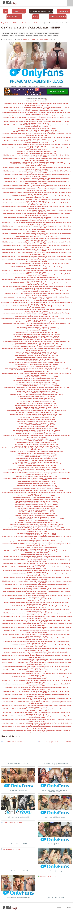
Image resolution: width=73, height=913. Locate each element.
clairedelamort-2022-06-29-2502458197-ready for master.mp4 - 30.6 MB (36, 446)
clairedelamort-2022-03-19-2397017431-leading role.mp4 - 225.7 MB (36, 332)
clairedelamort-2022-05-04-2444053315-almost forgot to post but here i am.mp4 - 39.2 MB (36, 414)
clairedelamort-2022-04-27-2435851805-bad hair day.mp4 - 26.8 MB (36, 471)
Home (5, 11)
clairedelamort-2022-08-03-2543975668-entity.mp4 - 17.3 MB (36, 512)
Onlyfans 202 (55, 35)
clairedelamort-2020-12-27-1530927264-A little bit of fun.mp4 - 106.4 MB (36, 389)
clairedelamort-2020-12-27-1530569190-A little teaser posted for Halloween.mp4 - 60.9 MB (36, 394)
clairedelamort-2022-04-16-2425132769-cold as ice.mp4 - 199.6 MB (36, 357)
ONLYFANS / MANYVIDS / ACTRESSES (41, 11)
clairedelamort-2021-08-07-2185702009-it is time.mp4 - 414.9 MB (36, 151)
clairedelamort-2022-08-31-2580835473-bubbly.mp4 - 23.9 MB (36, 481)
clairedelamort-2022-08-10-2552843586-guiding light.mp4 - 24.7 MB (36, 476)
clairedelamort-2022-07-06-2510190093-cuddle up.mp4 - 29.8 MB (36, 457)
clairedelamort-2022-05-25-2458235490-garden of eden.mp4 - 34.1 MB (36, 434)
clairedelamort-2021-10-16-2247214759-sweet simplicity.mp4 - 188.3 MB (36, 364)
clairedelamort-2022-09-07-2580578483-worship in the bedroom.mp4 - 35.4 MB (36, 430)
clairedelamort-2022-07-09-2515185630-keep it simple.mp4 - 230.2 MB (36, 322)
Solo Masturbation (5, 33)
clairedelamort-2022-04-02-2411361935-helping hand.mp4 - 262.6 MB (36, 288)
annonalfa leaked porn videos (45, 35)
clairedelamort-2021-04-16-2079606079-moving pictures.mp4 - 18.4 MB (36, 506)
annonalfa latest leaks (19, 35)
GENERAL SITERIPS (19, 11)
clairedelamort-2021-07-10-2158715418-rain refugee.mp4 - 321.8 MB (36, 221)
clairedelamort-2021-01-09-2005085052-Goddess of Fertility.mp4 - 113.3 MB (36, 386)
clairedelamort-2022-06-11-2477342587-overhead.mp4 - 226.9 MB (36, 327)
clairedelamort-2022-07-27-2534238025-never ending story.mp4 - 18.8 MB (36, 503)
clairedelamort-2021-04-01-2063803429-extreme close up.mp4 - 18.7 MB (36, 505)
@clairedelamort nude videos (32, 35)
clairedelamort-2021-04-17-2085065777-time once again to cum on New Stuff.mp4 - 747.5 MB (36, 110)
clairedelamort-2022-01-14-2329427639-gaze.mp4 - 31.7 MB (36, 441)
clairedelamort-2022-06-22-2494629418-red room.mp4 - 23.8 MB (37, 483)
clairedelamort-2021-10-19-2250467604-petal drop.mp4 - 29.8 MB (36, 460)
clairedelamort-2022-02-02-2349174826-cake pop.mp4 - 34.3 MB (36, 432)
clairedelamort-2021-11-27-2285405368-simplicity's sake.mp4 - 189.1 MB (36, 361)
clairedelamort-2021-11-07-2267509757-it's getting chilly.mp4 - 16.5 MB (36, 515)
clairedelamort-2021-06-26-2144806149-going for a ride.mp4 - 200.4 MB (36, 355)
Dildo (12, 33)
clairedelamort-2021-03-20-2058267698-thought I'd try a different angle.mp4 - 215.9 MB (36, 345)
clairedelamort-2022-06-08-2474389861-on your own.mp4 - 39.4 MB (36, 412)
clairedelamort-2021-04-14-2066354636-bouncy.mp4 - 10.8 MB (36, 540)
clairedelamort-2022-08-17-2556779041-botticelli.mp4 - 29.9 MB (36, 453)
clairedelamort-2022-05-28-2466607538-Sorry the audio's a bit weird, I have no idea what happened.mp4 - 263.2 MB (36, 286)
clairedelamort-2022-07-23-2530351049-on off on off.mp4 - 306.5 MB (36, 237)
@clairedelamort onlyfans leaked (40, 33)
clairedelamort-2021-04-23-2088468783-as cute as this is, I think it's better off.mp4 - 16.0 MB (36, 519)
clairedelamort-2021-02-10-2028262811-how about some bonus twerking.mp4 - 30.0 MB (36, 451)
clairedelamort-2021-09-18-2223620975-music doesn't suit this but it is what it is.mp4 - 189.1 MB (36, 363)
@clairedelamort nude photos (8, 35)
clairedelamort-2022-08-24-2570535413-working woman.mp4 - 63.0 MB (36, 393)
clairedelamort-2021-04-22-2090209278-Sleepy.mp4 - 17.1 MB (36, 513)
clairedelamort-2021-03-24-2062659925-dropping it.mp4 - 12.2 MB (36, 535)
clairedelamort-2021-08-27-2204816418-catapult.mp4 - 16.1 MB (36, 517)
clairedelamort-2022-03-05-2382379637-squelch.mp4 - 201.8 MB (36, 354)
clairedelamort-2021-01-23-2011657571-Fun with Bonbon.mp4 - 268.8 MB (36, 277)
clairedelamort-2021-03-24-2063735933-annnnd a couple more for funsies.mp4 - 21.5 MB (36, 490)
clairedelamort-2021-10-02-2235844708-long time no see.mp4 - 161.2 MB (36, 377)
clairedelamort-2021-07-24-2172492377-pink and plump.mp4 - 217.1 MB (36, 343)
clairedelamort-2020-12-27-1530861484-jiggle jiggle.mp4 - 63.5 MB (36, 391)
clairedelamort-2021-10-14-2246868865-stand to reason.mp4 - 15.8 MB (36, 522)
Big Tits (31, 33)
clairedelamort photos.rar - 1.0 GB (36, 100)
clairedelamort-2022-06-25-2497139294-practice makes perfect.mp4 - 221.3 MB (36, 334)
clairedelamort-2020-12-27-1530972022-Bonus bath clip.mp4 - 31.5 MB (36, 444)
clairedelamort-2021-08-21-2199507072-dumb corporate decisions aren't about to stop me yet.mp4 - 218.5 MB (36, 341)
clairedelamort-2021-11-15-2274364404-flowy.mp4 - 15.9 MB (36, 521)
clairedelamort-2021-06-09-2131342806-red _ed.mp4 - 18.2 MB (36, 508)
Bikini (27, 33)
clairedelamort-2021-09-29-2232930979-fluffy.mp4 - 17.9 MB (36, 510)
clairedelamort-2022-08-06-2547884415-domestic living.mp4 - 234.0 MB (36, 316)
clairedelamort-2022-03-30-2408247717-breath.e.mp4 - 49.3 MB (36, 396)
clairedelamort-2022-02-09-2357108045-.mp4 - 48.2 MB (36, 398)
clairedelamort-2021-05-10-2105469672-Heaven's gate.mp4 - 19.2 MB (36, 501)
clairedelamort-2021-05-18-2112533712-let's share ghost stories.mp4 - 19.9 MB (36, 497)
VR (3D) (35, 17)
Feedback (67, 908)
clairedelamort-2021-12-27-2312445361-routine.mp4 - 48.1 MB (36, 400)
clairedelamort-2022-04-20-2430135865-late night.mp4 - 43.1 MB (36, 403)
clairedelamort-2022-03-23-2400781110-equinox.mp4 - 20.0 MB (36, 496)
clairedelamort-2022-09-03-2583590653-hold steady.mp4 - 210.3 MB (36, 352)
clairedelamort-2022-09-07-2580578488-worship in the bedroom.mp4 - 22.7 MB (36, 489)
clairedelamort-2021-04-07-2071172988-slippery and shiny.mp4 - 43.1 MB (36, 405)
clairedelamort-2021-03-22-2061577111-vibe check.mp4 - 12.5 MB (36, 533)
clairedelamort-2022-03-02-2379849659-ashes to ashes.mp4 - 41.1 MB (36, 409)
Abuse (58, 908)
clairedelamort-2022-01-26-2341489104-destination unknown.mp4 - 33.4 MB (36, 439)
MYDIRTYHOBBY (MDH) (14, 17)
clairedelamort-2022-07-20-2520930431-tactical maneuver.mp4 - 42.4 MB (36, 407)
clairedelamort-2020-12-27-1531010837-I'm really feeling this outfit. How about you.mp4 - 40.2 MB (36, 410)
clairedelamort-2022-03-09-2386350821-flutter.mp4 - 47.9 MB (36, 402)
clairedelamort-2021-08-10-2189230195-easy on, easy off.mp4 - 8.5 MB (36, 549)
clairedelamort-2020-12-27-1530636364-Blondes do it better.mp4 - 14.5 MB (36, 526)
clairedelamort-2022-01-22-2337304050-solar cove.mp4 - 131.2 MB (36, 382)
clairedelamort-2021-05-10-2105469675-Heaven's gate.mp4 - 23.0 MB (36, 487)
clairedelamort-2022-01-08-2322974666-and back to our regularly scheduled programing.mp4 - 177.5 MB (36, 368)
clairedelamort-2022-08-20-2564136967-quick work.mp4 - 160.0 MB (37, 379)
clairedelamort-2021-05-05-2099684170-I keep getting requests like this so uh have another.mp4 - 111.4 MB (36, 387)
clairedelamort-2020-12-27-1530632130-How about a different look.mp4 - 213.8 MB (36, 347)
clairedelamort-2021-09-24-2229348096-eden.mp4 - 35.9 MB (36, 426)
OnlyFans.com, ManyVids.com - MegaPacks (35, 39)
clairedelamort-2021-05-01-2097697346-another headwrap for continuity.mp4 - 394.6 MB (36, 162)
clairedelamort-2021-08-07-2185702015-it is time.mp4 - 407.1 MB (36, 153)
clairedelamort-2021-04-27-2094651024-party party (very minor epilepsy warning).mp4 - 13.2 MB (36, 528)
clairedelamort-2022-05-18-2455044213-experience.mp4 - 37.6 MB (36, 421)
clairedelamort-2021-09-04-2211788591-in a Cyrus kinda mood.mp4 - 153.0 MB (36, 380)
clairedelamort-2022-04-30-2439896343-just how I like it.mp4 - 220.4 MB (36, 338)
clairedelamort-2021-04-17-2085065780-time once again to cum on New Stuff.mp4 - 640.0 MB (36, 116)
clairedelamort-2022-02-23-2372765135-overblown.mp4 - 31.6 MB (36, 442)
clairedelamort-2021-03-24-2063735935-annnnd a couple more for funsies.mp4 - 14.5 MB (36, 524)
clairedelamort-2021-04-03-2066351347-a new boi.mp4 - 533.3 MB (36, 128)
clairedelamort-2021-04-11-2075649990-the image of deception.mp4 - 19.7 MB (36, 499)
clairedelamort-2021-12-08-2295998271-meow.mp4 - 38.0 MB (36, 418)
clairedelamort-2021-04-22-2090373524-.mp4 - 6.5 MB (36, 554)
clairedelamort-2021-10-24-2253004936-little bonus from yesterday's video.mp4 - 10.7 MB (36, 542)
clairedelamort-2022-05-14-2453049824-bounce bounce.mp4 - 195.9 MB (36, 359)
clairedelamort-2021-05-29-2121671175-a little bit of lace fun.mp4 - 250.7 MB (36, 300)
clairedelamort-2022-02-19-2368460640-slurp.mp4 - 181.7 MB (36, 366)
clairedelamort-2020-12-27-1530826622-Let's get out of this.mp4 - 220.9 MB (36, 336)
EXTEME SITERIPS (63, 11)
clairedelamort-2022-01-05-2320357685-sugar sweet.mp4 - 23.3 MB (37, 485)
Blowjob (15, 33)
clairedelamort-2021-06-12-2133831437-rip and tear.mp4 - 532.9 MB (36, 130)
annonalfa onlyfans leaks (54, 33)
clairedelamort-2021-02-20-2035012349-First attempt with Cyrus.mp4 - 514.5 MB (36, 132)
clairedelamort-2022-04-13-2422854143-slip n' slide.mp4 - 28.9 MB (36, 467)
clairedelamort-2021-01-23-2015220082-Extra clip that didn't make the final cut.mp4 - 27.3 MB (36, 469)
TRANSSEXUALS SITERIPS (58, 17)
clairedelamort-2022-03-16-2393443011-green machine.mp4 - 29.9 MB (36, 455)
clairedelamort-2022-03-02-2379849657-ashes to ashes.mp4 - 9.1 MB (36, 547)
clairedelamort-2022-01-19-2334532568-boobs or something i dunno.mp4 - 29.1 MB (36, 464)
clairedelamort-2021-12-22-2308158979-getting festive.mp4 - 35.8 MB (36, 428)
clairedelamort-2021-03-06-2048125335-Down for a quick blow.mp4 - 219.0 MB (36, 339)
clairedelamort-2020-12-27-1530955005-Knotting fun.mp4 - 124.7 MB (36, 384)
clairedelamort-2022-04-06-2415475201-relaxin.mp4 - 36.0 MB (36, 425)
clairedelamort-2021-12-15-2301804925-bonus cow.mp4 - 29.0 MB (36, 465)
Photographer (22, 33)
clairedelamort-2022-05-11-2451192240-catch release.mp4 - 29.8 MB (36, 458)
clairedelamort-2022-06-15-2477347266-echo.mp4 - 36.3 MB (36, 423)
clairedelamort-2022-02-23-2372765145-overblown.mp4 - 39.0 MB (36, 416)
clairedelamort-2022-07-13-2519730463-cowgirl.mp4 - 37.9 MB (36, 419)
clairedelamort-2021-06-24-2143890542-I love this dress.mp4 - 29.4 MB (36, 462)
